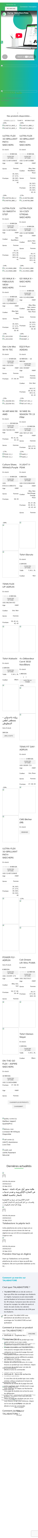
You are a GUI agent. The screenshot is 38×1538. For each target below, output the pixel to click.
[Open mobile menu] (2, 7)
